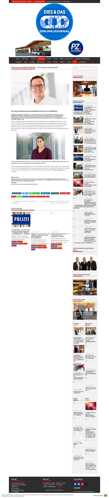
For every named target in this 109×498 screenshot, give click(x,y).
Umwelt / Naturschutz (66, 59)
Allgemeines (81, 62)
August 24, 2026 (78, 455)
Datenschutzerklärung (57, 490)
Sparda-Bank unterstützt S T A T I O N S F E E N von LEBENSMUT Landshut (65, 1)
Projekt (47, 196)
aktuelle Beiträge (78, 101)
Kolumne (32, 62)
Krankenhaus (32, 196)
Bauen (49, 62)
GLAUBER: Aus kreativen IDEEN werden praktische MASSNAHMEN (24, 202)
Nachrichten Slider (79, 300)
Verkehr (62, 62)
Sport (25, 62)
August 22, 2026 (89, 385)
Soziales (33, 59)
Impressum (48, 490)
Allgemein (14, 196)
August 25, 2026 (78, 441)
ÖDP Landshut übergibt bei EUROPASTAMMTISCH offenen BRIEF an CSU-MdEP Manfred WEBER (56, 202)
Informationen (25, 196)
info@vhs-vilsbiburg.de (58, 170)
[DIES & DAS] (13, 59)
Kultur (55, 59)
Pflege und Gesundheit (40, 196)
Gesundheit (41, 59)
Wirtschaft (25, 59)
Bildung (49, 59)
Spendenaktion (54, 248)
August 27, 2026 (88, 198)
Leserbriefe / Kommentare (82, 59)
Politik (18, 59)
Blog (74, 62)
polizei (25, 243)
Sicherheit (19, 62)
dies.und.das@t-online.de (17, 490)
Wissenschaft (41, 62)
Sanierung (44, 247)
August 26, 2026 (88, 226)
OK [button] (105, 495)
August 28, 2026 (16, 228)
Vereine (69, 62)
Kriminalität (21, 243)
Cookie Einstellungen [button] (98, 495)
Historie (55, 62)
